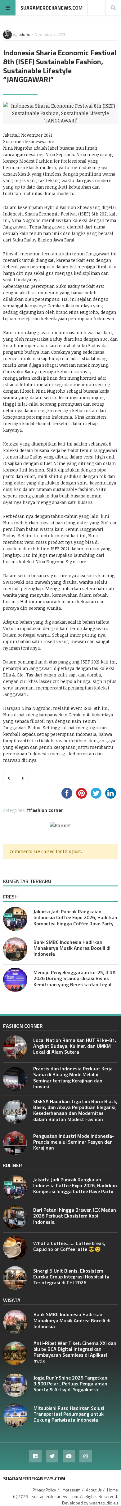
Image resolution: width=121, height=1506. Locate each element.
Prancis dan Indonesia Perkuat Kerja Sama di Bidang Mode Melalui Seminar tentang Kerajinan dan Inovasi (73, 1077)
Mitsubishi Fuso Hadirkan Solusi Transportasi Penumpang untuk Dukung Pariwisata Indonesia (69, 1413)
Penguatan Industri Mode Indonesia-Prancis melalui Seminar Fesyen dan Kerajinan (73, 1141)
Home (112, 1490)
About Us (93, 1490)
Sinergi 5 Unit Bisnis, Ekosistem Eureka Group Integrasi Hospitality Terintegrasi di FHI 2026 (71, 1276)
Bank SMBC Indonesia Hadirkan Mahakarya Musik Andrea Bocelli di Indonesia (72, 948)
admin (24, 34)
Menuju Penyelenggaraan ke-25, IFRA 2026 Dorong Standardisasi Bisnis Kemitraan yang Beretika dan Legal (75, 978)
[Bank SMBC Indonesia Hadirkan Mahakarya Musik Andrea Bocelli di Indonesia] (15, 949)
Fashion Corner (46, 810)
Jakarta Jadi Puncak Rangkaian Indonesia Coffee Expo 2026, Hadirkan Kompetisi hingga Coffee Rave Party (75, 917)
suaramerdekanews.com (51, 7)
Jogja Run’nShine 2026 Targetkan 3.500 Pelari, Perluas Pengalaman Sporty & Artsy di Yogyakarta (70, 1383)
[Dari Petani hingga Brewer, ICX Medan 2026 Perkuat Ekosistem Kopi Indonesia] (15, 1217)
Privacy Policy (44, 1490)
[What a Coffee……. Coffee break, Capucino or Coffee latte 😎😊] (15, 1248)
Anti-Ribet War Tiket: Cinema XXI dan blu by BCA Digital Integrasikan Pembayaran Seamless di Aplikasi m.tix (75, 1352)
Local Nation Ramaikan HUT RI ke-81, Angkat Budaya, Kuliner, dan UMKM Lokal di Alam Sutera (74, 1046)
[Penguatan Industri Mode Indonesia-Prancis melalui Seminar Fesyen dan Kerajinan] (15, 1143)
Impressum (70, 1490)
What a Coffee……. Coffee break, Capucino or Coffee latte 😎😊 (69, 1246)
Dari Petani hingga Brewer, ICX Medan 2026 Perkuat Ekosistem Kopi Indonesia (74, 1215)
